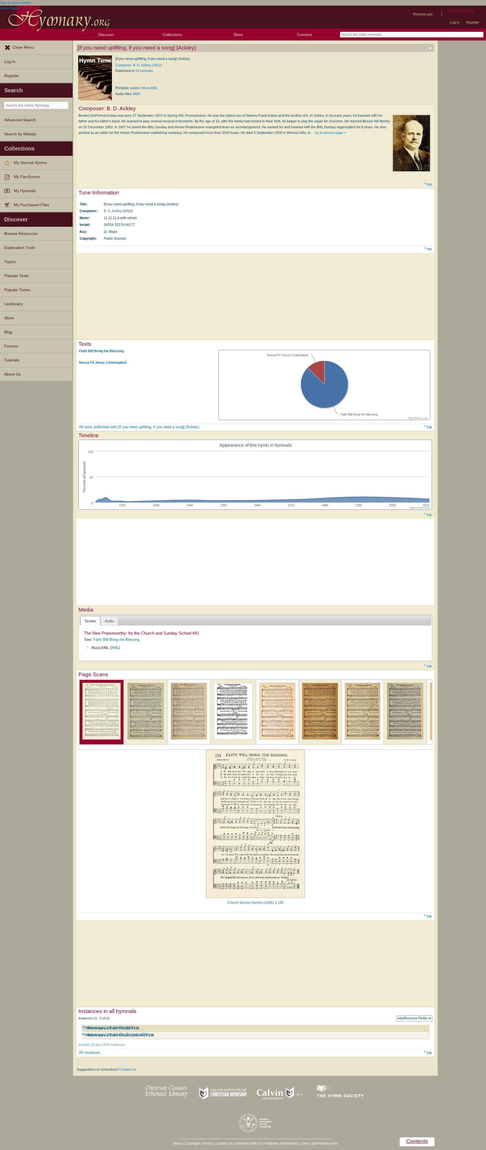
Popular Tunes (17, 290)
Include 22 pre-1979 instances (101, 1045)
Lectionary (13, 304)
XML (115, 648)
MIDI (136, 94)
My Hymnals (25, 191)
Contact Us (224, 1143)
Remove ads (423, 14)
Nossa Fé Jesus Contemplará (103, 363)
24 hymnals (144, 71)
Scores (90, 621)
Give (305, 1143)
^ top (428, 184)
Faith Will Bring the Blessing (101, 351)
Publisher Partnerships (282, 1143)
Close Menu (23, 47)
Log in (455, 22)
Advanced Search (20, 120)
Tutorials (11, 360)
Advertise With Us (248, 1143)
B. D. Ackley (113, 211)
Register (472, 22)
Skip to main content (15, 3)
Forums (11, 346)
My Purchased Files (31, 205)
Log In (9, 62)
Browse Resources (21, 234)
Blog (8, 332)
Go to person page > (330, 133)
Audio (109, 621)
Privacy (207, 1143)
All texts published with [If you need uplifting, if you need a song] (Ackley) (139, 427)
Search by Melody (20, 134)
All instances (89, 1052)
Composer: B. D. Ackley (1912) (138, 65)
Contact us (128, 1070)
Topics (10, 262)
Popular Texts (16, 276)
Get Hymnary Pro (325, 1143)
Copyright (192, 1143)
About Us (12, 374)
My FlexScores (27, 177)
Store (238, 34)
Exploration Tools (19, 248)
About (177, 1143)
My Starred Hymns (30, 163)
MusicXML (150, 88)
